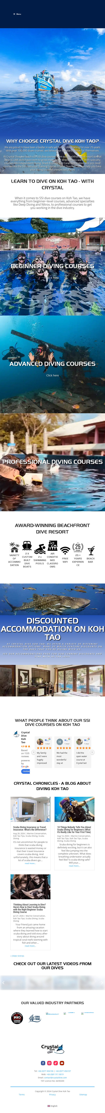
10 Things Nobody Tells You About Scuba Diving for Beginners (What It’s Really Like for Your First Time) (74, 830)
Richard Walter (47, 740)
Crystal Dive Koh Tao (25, 737)
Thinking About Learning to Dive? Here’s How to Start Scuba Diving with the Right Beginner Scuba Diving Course (29, 908)
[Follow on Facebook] (43, 1063)
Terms (22, 1094)
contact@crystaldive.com (55, 1077)
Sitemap (83, 1094)
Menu (18, 14)
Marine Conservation (36, 833)
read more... (30, 863)
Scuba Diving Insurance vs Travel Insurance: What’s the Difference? (29, 828)
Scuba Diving (32, 836)
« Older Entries (17, 956)
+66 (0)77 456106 (45, 1071)
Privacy (52, 1094)
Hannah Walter (67, 740)
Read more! (52, 661)
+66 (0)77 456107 (63, 1071)
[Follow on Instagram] (49, 1063)
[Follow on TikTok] (55, 1063)
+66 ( (55, 1074)
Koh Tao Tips (19, 836)
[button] (3, 982)
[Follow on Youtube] (62, 1063)
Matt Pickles (86, 740)
